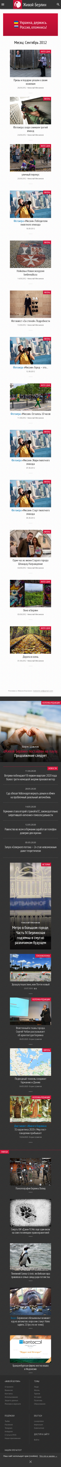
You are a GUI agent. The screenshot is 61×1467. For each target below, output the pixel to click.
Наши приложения (13, 1438)
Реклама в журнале (13, 1404)
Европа (47, 1050)
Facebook (9, 1425)
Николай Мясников (35, 88)
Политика (38, 1400)
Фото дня (45, 51)
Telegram (8, 1428)
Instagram (9, 1431)
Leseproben (39, 1421)
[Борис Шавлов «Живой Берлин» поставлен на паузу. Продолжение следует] (30, 761)
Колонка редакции (51, 702)
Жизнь (47, 98)
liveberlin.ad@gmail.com (43, 691)
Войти (36, 1440)
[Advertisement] (30, 681)
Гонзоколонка (43, 955)
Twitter (7, 1421)
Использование (11, 1397)
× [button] (30, 1462)
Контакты (9, 1394)
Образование (39, 1404)
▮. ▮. (35, 988)
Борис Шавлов (35, 1039)
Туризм (37, 1394)
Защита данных (11, 1400)
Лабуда (4, 1151)
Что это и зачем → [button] (48, 1456)
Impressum (38, 1425)
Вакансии (9, 1390)
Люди (36, 1387)
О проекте (9, 1387)
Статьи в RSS (10, 1435)
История (46, 864)
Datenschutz (39, 1428)
